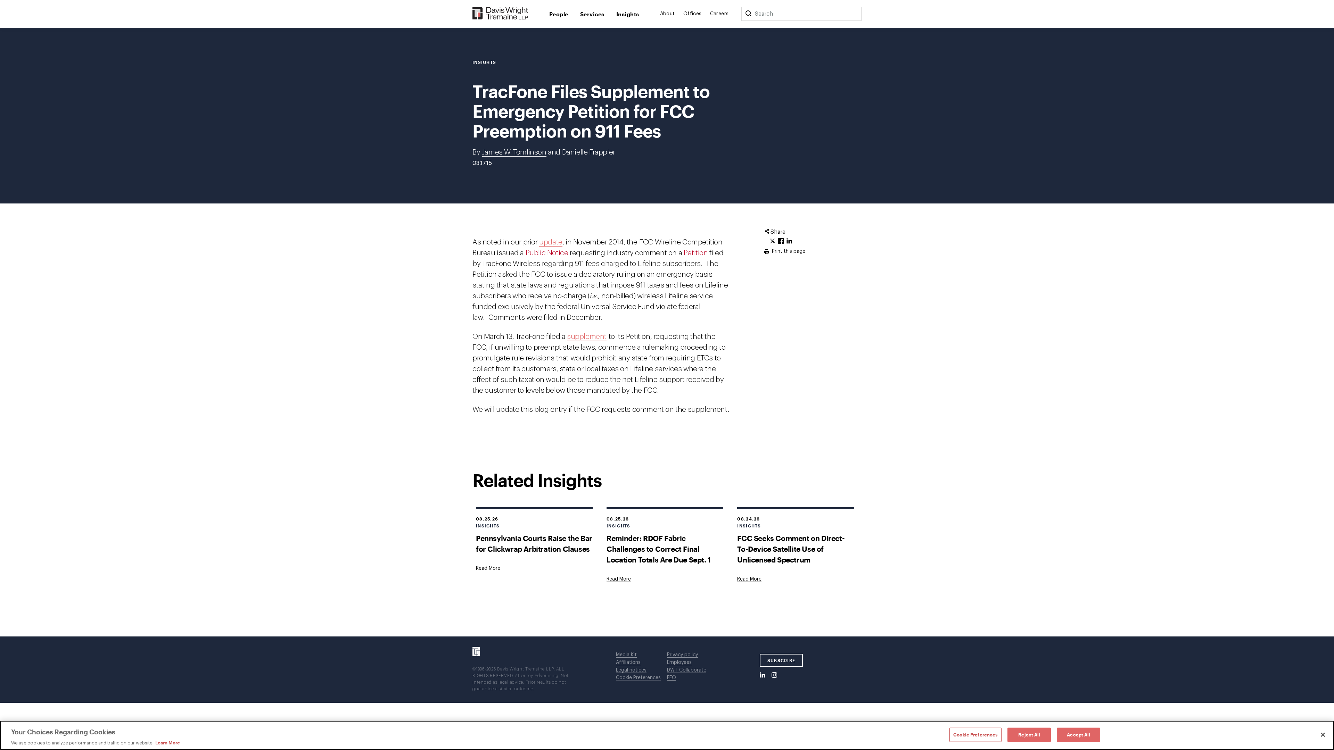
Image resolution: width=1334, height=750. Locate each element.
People (558, 14)
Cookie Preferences (638, 677)
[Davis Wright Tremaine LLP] (500, 13)
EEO (671, 677)
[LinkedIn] (762, 675)
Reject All (1029, 734)
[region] (667, 735)
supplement (587, 336)
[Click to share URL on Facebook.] (781, 241)
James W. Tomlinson (514, 152)
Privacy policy (682, 654)
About (667, 13)
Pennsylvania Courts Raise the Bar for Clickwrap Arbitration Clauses (534, 543)
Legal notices (631, 670)
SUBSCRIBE (781, 660)
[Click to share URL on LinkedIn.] (789, 241)
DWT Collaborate (686, 670)
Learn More (167, 742)
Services (592, 14)
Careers (719, 13)
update (550, 242)
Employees (679, 662)
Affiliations (628, 662)
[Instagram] (774, 675)
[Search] (748, 13)
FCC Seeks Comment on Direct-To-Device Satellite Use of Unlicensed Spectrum (791, 549)
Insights (627, 14)
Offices (692, 13)
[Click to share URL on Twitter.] (772, 241)
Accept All (1078, 734)
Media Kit (626, 654)
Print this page (788, 251)
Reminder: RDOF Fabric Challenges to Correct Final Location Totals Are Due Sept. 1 (659, 549)
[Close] (1323, 734)
